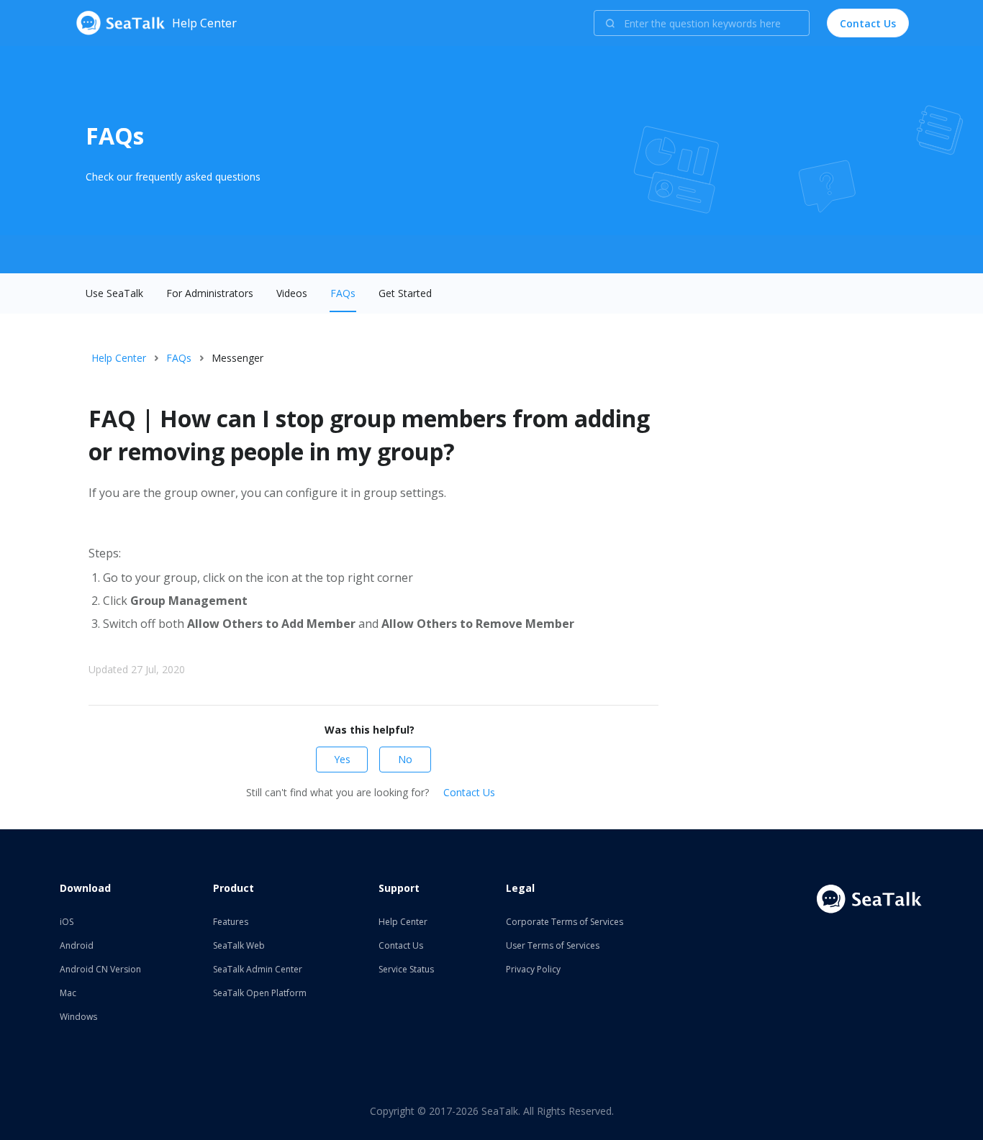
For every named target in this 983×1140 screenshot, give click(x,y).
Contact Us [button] (868, 23)
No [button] (405, 759)
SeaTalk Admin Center (257, 969)
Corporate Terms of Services (564, 922)
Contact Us (469, 792)
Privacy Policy (533, 969)
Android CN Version (100, 969)
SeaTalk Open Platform (260, 993)
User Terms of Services (552, 945)
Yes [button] (342, 759)
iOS (66, 922)
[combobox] (702, 23)
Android (77, 945)
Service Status (406, 969)
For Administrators (209, 293)
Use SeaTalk (114, 293)
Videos (291, 293)
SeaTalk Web (239, 945)
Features (230, 922)
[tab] (114, 293)
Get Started (405, 293)
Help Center (118, 358)
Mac (68, 993)
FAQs (342, 293)
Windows (78, 1017)
